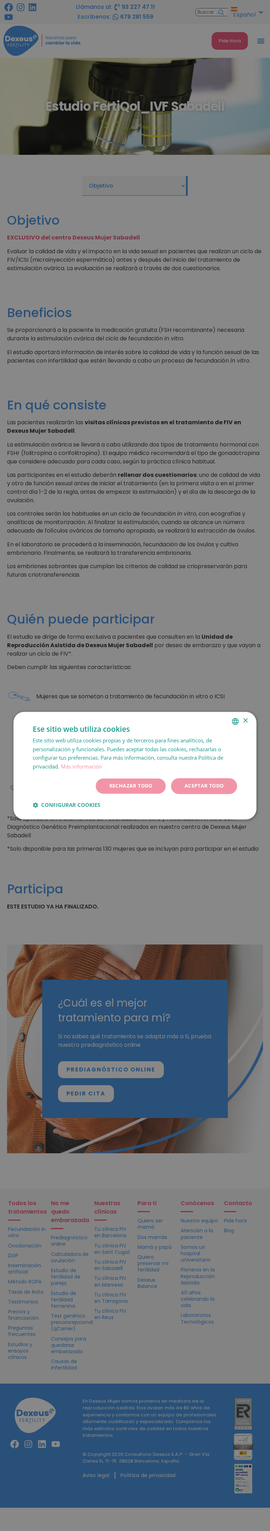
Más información (81, 766)
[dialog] (134, 765)
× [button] (245, 720)
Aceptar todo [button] (204, 785)
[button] (66, 805)
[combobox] (235, 721)
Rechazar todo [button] (131, 785)
